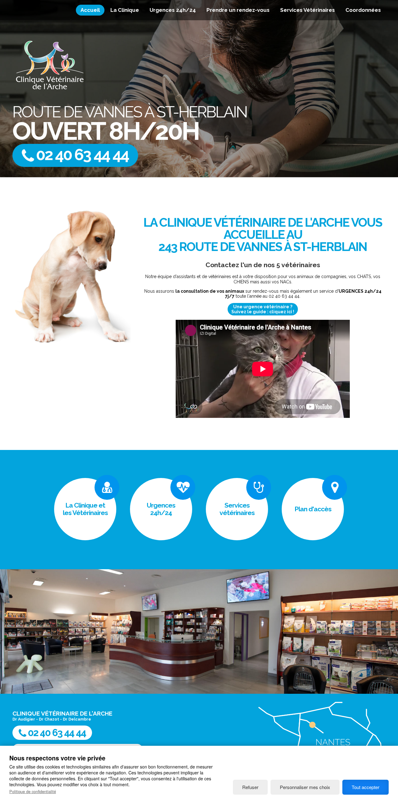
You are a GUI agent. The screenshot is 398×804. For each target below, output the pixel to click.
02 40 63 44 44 (81, 154)
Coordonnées (363, 10)
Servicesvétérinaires (237, 509)
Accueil (90, 10)
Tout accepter (365, 787)
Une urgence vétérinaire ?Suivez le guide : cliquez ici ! (262, 309)
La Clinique (124, 10)
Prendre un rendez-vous (238, 10)
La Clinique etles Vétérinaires (85, 509)
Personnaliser (305, 787)
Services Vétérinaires (307, 10)
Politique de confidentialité (32, 791)
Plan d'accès (312, 509)
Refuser (250, 787)
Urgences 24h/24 (173, 10)
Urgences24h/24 (161, 509)
